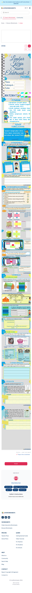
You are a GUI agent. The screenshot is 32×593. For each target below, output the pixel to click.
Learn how (16, 3)
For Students (19, 544)
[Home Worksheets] (1, 17)
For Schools (19, 547)
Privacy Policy (16, 584)
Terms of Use (16, 582)
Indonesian (23, 490)
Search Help (5, 561)
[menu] (30, 8)
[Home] (8, 8)
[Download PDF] (29, 46)
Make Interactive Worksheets (9, 525)
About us (4, 555)
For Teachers (19, 541)
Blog (3, 564)
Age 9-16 (9, 490)
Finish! (16, 463)
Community (5, 558)
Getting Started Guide (22, 535)
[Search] (3, 12)
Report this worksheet (24, 454)
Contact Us (5, 575)
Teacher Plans (5, 535)
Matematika (8, 487)
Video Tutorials (20, 538)
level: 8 (15, 490)
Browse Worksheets (7, 528)
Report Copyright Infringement (10, 572)
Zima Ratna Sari (16, 483)
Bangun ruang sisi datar (20, 487)
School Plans (5, 538)
